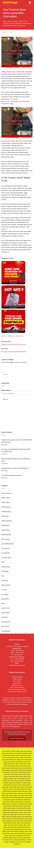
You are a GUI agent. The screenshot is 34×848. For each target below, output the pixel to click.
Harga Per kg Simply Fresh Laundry (13, 344)
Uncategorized (5, 631)
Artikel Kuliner (5, 525)
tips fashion (19, 336)
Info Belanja (4, 571)
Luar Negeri (4, 594)
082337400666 (19, 661)
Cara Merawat (5, 553)
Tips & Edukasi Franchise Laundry (17, 691)
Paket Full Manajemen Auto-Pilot (17, 689)
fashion (4, 336)
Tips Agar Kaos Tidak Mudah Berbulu (13, 351)
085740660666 (20, 659)
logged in (12, 362)
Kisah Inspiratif (5, 585)
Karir (2, 576)
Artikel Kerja (5, 516)
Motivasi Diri (5, 599)
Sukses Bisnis (5, 612)
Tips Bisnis (4, 617)
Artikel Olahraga (6, 534)
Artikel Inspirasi (5, 507)
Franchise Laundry (17, 677)
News (3, 603)
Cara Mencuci (5, 548)
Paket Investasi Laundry (17, 687)
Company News (6, 557)
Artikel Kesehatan (6, 521)
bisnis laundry (5, 539)
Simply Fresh (5, 608)
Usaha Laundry (17, 679)
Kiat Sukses (4, 580)
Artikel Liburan (5, 530)
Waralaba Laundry (17, 685)
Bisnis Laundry (17, 681)
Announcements (6, 493)
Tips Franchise (5, 622)
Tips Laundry (5, 626)
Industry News (5, 566)
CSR (2, 562)
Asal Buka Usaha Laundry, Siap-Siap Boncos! (15, 468)
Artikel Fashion (5, 498)
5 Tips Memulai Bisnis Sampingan (11, 475)
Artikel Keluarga (6, 511)
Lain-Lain (4, 589)
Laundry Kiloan (17, 683)
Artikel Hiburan (5, 502)
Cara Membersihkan (7, 543)
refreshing (11, 336)
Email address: (6, 390)
